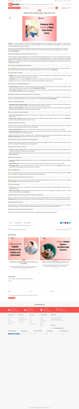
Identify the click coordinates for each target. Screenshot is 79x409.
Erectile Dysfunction (43, 320)
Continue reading (23, 269)
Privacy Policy (21, 320)
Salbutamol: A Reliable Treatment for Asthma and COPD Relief (24, 262)
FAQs (9, 319)
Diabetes (41, 325)
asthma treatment (27, 222)
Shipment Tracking (33, 324)
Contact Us (10, 324)
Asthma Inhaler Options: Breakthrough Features (55, 262)
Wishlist (31, 322)
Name (9, 291)
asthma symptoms (18, 222)
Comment (10, 280)
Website (52, 291)
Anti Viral (41, 317)
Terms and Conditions (11, 322)
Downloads (31, 320)
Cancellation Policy (22, 317)
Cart (30, 319)
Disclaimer (10, 320)
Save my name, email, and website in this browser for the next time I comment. (23, 295)
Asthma (39, 10)
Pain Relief (41, 322)
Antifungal (41, 319)
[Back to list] (39, 229)
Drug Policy (20, 322)
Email (30, 291)
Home (9, 225)
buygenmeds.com (39, 407)
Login (30, 317)
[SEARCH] (57, 8)
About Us (9, 317)
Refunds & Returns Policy (23, 319)
